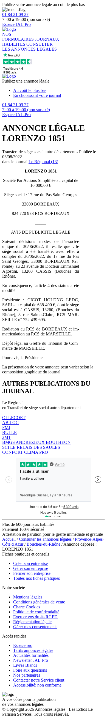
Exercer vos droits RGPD (35, 616)
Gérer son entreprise (30, 568)
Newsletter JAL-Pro (30, 660)
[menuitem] (59, 90)
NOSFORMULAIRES (18, 37)
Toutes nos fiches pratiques (36, 578)
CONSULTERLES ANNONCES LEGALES (29, 46)
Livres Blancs (25, 665)
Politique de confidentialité (36, 611)
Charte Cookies (26, 607)
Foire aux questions (30, 670)
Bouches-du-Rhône (43, 544)
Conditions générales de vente (39, 602)
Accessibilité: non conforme (37, 685)
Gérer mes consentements (35, 626)
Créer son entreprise (30, 563)
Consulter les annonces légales (45, 539)
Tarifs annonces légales (33, 650)
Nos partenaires (26, 675)
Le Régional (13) (43, 161)
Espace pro (22, 645)
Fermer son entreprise (31, 573)
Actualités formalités (31, 655)
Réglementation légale (32, 621)
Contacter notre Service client (38, 680)
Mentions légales (27, 597)
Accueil (9, 539)
